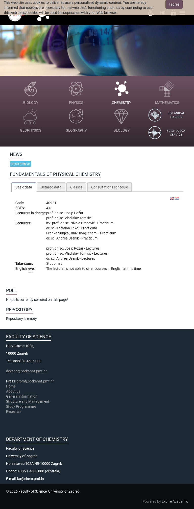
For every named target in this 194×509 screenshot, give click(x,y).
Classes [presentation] (76, 187)
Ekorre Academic (175, 501)
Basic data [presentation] (23, 187)
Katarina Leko (67, 228)
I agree (174, 4)
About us (13, 391)
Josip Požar (74, 213)
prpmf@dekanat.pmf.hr (35, 381)
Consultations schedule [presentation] (109, 187)
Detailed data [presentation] (51, 187)
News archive (20, 164)
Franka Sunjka (57, 233)
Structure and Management (27, 401)
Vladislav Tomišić (78, 218)
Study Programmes (21, 406)
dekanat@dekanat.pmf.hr (26, 371)
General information (21, 396)
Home (10, 386)
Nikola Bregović (82, 223)
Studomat (54, 263)
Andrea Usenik (68, 238)
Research (13, 411)
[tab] (23, 187)
